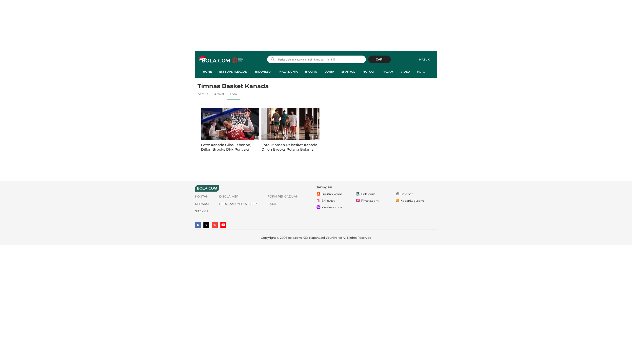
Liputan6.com (331, 194)
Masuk (424, 59)
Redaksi (202, 204)
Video (405, 71)
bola (221, 60)
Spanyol (348, 71)
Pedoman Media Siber (238, 204)
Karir (272, 204)
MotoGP (368, 71)
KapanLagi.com (412, 200)
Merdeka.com (331, 207)
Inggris (311, 71)
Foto (421, 71)
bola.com (295, 237)
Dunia (329, 71)
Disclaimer (228, 196)
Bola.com (368, 194)
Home (207, 71)
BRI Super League (233, 71)
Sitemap (202, 211)
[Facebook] (198, 225)
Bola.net (406, 194)
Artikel (219, 94)
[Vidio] (215, 225)
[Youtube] (223, 225)
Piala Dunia (288, 71)
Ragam (388, 71)
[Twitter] (206, 225)
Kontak (201, 196)
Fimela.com (370, 200)
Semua (203, 94)
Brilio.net (328, 200)
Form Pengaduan (283, 196)
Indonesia (263, 71)
